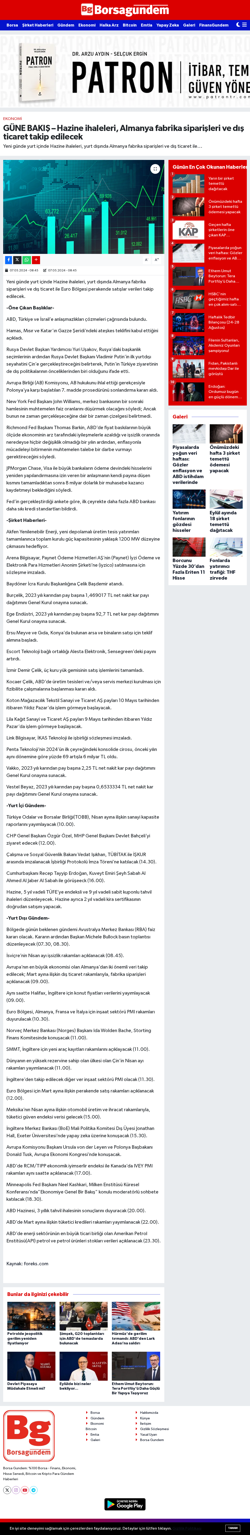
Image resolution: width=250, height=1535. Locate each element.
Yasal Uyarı (148, 1434)
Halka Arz (109, 25)
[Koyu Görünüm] (238, 25)
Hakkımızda (149, 1413)
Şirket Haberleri (37, 25)
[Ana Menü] (244, 25)
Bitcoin (130, 25)
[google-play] (125, 1504)
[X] (7, 1490)
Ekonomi (86, 25)
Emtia (146, 25)
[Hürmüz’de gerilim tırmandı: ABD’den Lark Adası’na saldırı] (136, 1316)
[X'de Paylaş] (17, 260)
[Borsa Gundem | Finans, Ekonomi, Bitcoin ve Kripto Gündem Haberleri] (125, 10)
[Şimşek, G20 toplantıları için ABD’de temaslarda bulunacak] (84, 1316)
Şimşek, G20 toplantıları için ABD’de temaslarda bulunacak (82, 1338)
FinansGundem (214, 25)
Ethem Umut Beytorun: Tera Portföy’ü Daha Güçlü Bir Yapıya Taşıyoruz (136, 1388)
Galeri (189, 25)
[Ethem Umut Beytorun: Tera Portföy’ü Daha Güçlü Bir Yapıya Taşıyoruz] (136, 1366)
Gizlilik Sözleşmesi (154, 1429)
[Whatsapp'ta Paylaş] (26, 260)
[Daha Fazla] (36, 260)
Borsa (12, 25)
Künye (145, 1418)
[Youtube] (25, 1490)
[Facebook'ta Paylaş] (8, 260)
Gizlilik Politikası (186, 1528)
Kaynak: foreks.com (27, 1263)
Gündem (65, 25)
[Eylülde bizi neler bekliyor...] (84, 1366)
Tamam (233, 1528)
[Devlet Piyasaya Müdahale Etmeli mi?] (31, 1366)
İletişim (145, 1423)
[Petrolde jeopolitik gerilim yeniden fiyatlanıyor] (31, 1316)
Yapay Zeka (167, 25)
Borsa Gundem (152, 1440)
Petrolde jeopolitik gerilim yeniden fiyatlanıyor (24, 1338)
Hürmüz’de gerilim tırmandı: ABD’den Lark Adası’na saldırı (133, 1338)
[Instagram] (16, 1490)
